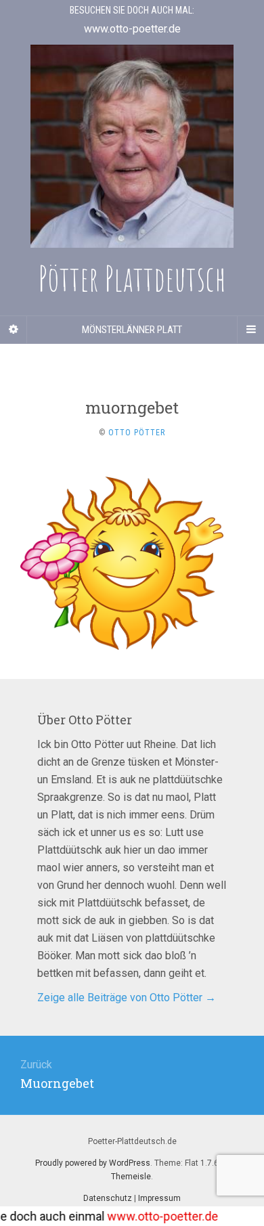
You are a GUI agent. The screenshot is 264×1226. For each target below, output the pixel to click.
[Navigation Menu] (250, 329)
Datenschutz (107, 1198)
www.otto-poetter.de (153, 1216)
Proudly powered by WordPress (92, 1163)
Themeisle (131, 1176)
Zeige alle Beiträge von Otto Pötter (126, 997)
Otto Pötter (136, 432)
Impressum (159, 1198)
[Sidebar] (13, 329)
